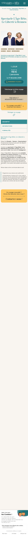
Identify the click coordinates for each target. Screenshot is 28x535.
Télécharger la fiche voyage (14, 89)
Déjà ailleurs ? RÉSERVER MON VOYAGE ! (14, 98)
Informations (7, 126)
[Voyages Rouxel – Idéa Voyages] (10, 3)
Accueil (4, 8)
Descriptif (6, 122)
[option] (14, 38)
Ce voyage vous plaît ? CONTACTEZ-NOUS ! (14, 106)
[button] (24, 3)
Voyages (9, 8)
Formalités (6, 130)
